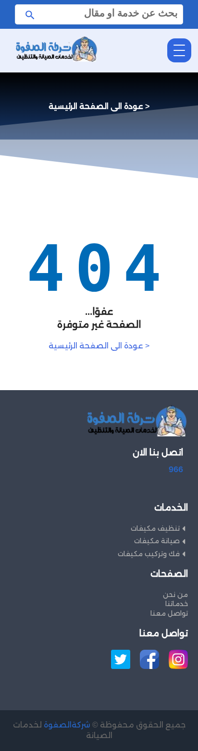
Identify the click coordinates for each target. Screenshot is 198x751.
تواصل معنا (169, 613)
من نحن (175, 594)
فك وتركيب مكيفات (149, 554)
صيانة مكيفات (157, 541)
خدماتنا (176, 604)
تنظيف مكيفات (155, 528)
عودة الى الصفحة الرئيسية (99, 346)
